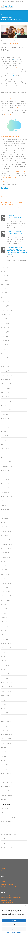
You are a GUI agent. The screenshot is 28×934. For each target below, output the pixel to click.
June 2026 (5, 275)
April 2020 (5, 479)
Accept (14, 920)
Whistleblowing (5, 895)
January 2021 (6, 457)
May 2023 (5, 353)
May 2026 (5, 280)
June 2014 (5, 756)
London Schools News (8, 826)
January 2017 (6, 630)
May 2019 (5, 522)
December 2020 (7, 462)
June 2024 (5, 319)
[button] (25, 906)
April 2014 (5, 765)
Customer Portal (15, 99)
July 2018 (5, 561)
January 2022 (6, 405)
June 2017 (5, 609)
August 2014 (6, 747)
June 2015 (5, 704)
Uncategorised (6, 852)
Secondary (4, 870)
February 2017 (6, 626)
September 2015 (7, 695)
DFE (6, 195)
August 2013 (6, 799)
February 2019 (6, 531)
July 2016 (5, 652)
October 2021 (6, 418)
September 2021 (7, 423)
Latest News (4, 879)
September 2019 (7, 509)
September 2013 (7, 795)
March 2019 (5, 527)
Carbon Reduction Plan (7, 902)
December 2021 (7, 410)
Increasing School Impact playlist (11, 177)
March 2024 (5, 327)
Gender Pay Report (6, 900)
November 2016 (7, 639)
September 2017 (7, 600)
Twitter (5, 182)
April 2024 (5, 323)
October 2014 (6, 739)
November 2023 (7, 336)
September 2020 (7, 475)
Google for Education (14, 195)
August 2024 (6, 314)
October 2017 (6, 596)
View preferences (14, 929)
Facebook (18, 182)
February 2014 (6, 773)
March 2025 (5, 297)
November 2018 (7, 544)
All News (5, 808)
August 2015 (6, 700)
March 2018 (5, 578)
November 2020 (7, 466)
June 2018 (5, 566)
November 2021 (7, 414)
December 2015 (7, 682)
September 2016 (7, 648)
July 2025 (5, 288)
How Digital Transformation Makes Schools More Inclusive (15, 217)
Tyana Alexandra (13, 43)
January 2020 (6, 492)
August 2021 (6, 427)
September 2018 (7, 552)
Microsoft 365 (5, 197)
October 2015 (6, 691)
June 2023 (5, 349)
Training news (6, 843)
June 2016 (5, 656)
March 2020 (5, 483)
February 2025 (6, 301)
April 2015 (5, 713)
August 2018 (6, 557)
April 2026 (5, 284)
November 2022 (7, 379)
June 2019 (5, 518)
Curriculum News (7, 813)
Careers (3, 881)
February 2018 (6, 583)
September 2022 (7, 388)
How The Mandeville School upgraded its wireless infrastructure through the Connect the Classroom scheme (17, 251)
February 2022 (6, 401)
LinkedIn (10, 182)
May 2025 (5, 293)
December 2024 (7, 310)
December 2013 (7, 782)
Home (9, 17)
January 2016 (6, 678)
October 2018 (6, 548)
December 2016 (7, 635)
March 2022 (5, 397)
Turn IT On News (7, 847)
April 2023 (5, 358)
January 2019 (6, 535)
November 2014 (7, 734)
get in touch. (7, 114)
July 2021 (5, 431)
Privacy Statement (17, 932)
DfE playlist (16, 107)
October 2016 (6, 643)
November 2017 (7, 591)
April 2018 (5, 574)
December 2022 (7, 375)
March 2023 (5, 362)
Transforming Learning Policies (9, 886)
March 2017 (5, 622)
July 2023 (5, 345)
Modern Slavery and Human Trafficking (11, 897)
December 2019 (7, 496)
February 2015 (6, 721)
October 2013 (6, 791)
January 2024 (6, 332)
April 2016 (5, 665)
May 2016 (5, 661)
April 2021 (5, 444)
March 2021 (5, 449)
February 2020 (6, 488)
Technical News (7, 839)
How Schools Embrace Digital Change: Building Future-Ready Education (15, 233)
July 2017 (5, 604)
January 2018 (6, 587)
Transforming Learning (7, 884)
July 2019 (5, 514)
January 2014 (6, 778)
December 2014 (7, 730)
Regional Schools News (9, 834)
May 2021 (5, 440)
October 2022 (6, 384)
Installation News (7, 821)
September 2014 (7, 743)
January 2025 (6, 306)
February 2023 (6, 366)
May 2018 (5, 570)
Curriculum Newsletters (9, 817)
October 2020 (6, 470)
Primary (3, 868)
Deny (14, 924)
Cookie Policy (10, 932)
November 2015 (7, 687)
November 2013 (7, 786)
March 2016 (5, 669)
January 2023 (6, 371)
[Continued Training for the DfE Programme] (14, 31)
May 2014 (5, 760)
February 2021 (6, 453)
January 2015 (6, 726)
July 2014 (5, 752)
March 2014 (5, 769)
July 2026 (5, 271)
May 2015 (5, 708)
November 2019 (7, 501)
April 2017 (5, 617)
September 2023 (7, 340)
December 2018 (7, 540)
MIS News (5, 830)
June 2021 (5, 436)
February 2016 (6, 674)
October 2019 (6, 505)
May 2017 (5, 613)
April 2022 (5, 392)
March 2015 (5, 717)
